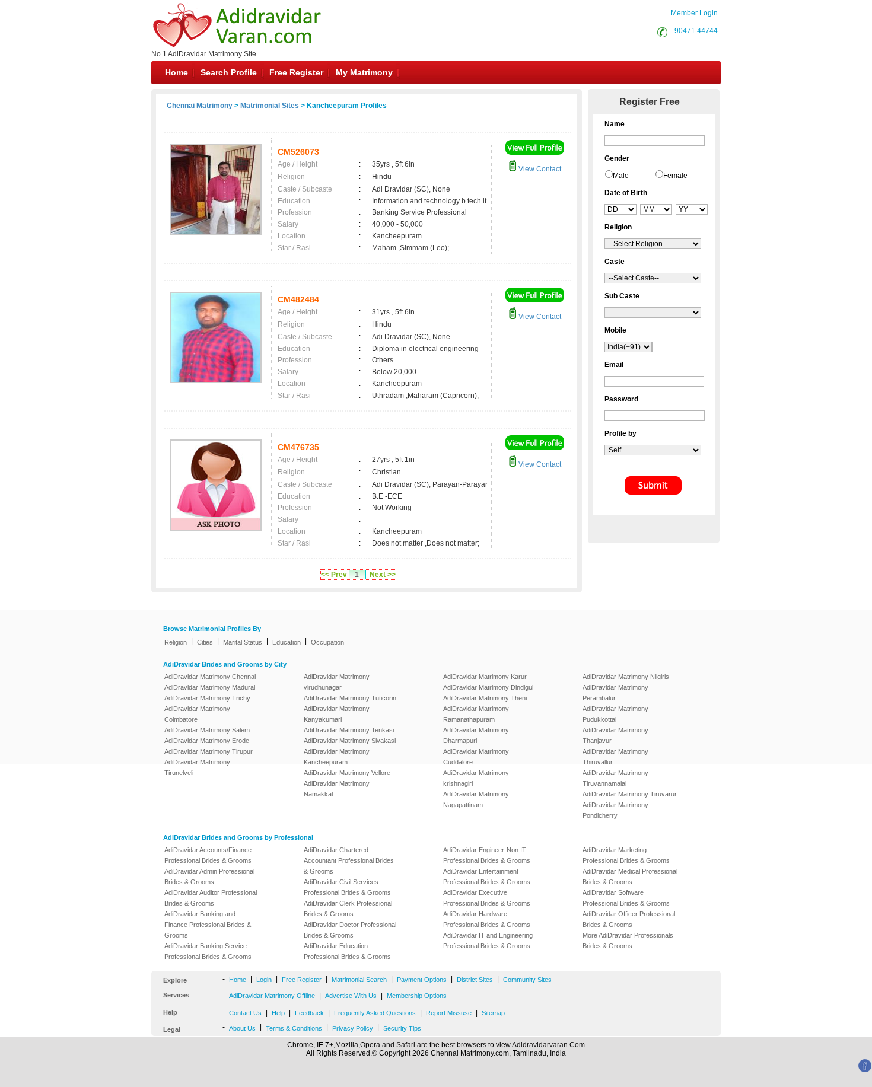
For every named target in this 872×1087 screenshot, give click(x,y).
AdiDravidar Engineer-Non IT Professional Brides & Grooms (486, 855)
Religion (175, 642)
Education (286, 642)
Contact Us (245, 1012)
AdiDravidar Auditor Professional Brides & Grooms (210, 898)
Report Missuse (449, 1012)
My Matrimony (364, 72)
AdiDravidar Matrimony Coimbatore (197, 714)
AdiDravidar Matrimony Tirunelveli (197, 767)
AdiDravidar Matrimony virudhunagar (337, 682)
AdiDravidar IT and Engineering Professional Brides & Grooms (488, 940)
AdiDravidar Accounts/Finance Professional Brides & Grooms (208, 855)
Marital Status (242, 642)
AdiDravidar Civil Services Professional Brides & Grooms (347, 887)
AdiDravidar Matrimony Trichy (207, 698)
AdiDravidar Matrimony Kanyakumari (337, 714)
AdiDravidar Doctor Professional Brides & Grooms (350, 930)
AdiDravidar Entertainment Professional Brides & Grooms (486, 876)
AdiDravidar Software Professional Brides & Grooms (626, 898)
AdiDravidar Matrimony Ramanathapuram (476, 714)
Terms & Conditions (294, 1028)
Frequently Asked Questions (375, 1012)
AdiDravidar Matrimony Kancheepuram (337, 757)
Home (176, 72)
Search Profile (229, 72)
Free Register (296, 72)
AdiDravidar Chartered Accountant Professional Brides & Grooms (349, 860)
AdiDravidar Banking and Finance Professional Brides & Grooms (207, 924)
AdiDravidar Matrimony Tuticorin (350, 698)
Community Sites (527, 979)
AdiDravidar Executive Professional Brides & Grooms (486, 898)
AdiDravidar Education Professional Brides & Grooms (347, 951)
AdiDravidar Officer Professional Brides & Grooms (629, 919)
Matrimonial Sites (269, 105)
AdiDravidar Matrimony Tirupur (208, 751)
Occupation (327, 642)
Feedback (309, 1012)
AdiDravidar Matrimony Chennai (210, 676)
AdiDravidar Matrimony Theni (485, 698)
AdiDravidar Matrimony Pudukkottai (615, 714)
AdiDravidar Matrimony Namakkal (337, 789)
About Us (242, 1028)
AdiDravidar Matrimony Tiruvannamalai (615, 778)
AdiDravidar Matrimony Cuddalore (476, 757)
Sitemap (493, 1012)
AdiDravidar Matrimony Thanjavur (615, 735)
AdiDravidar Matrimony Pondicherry (615, 810)
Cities (205, 642)
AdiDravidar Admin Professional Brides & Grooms (209, 876)
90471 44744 (696, 31)
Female (675, 175)
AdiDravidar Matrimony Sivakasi (350, 740)
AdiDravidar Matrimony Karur (485, 676)
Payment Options (422, 979)
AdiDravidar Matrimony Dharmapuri (476, 735)
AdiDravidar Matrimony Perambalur (615, 693)
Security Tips (402, 1028)
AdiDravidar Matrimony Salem (207, 730)
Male (621, 175)
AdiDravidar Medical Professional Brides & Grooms (630, 876)
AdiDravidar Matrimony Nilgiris (626, 676)
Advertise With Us (351, 995)
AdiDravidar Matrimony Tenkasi (349, 730)
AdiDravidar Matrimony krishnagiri (476, 778)
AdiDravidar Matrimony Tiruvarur (630, 794)
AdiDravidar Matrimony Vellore (347, 772)
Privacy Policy (352, 1028)
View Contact (539, 169)
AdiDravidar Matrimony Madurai (209, 687)
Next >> (383, 574)
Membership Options (417, 995)
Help (278, 1012)
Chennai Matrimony (200, 105)
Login (264, 979)
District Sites (475, 979)
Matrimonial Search (359, 979)
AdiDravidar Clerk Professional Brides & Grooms (348, 908)
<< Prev (334, 574)
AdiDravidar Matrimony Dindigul (488, 687)
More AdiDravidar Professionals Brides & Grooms (628, 940)
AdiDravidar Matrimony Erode (206, 740)
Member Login (694, 13)
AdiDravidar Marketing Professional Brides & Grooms (626, 855)
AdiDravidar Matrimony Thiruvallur (615, 757)
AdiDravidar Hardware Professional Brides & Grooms (486, 919)
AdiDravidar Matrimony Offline (272, 995)
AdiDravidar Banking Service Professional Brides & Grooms (208, 951)
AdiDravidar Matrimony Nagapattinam (476, 799)
